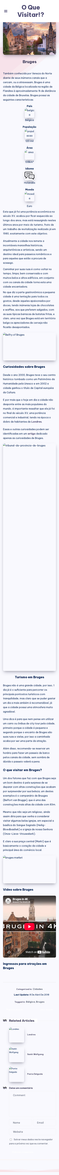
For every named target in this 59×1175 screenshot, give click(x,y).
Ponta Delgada (35, 1074)
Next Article (46, 1009)
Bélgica (30, 1001)
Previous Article (14, 1009)
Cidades (38, 989)
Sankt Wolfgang (35, 1054)
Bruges (40, 1001)
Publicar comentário (22, 1152)
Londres (36, 421)
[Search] (53, 11)
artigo (32, 433)
